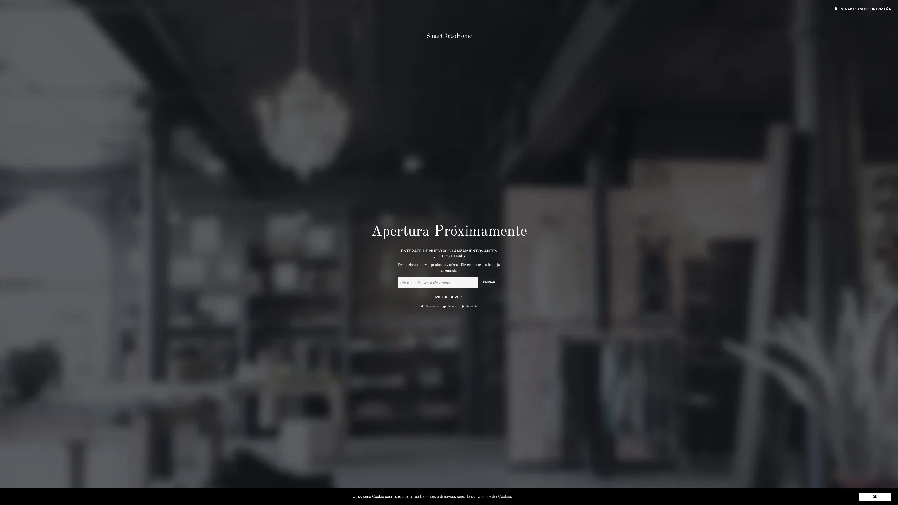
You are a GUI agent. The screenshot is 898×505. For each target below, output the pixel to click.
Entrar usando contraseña (864, 9)
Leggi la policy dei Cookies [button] (489, 496)
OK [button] (875, 496)
